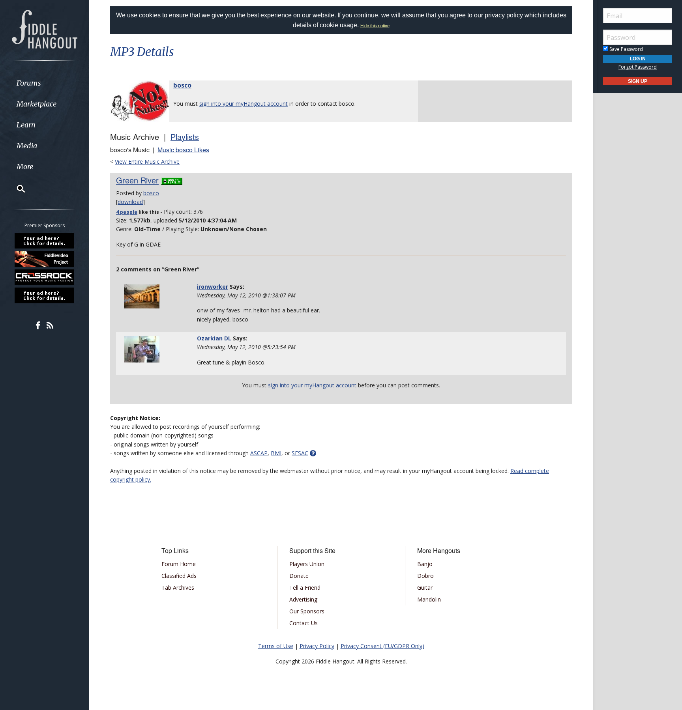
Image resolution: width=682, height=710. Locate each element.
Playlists (184, 136)
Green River (137, 180)
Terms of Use (275, 646)
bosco (182, 85)
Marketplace (36, 103)
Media (27, 145)
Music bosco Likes (183, 149)
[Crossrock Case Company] (45, 277)
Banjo (425, 564)
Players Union (306, 564)
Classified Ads (179, 575)
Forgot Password (637, 67)
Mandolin (429, 599)
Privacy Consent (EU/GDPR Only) (382, 646)
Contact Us (303, 623)
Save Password (625, 49)
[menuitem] (44, 83)
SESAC (300, 453)
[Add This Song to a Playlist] (171, 180)
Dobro (425, 575)
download (130, 202)
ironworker (212, 286)
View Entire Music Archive (147, 161)
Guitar (425, 587)
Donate (299, 575)
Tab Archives (177, 587)
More (25, 166)
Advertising (303, 599)
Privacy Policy (317, 646)
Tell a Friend (304, 587)
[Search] (16, 189)
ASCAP (259, 453)
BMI (276, 453)
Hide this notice (375, 25)
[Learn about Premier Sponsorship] (45, 241)
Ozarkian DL (214, 338)
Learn (26, 124)
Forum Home (178, 564)
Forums (29, 83)
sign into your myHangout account (243, 103)
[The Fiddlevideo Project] (45, 259)
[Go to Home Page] (44, 28)
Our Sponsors (306, 611)
